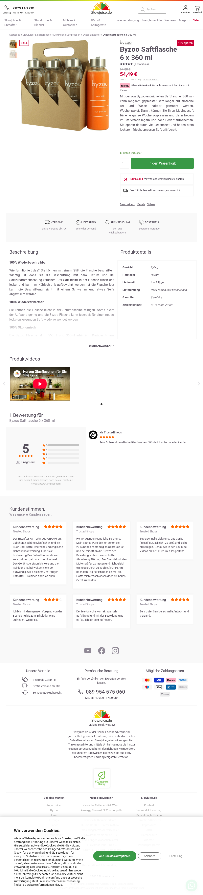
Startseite (14, 34)
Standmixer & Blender (43, 23)
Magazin (184, 20)
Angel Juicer (53, 805)
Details (141, 204)
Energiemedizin (152, 20)
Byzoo (54, 810)
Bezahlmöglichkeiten (149, 815)
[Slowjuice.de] (101, 7)
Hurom (54, 815)
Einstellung (175, 856)
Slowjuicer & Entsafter (12, 23)
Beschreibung (127, 204)
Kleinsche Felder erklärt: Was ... (102, 805)
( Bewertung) (141, 64)
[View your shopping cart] (196, 11)
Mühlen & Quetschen (70, 23)
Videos (151, 204)
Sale (196, 20)
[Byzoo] (130, 42)
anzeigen (104, 345)
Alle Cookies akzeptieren (114, 856)
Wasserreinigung (128, 20)
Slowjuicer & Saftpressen (37, 34)
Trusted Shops (22, 531)
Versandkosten (151, 79)
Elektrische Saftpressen (66, 34)
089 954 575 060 (23, 7)
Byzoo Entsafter (91, 34)
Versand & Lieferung (149, 810)
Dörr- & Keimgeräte (98, 23)
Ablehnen (149, 856)
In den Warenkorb (162, 163)
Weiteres (170, 20)
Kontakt (149, 805)
